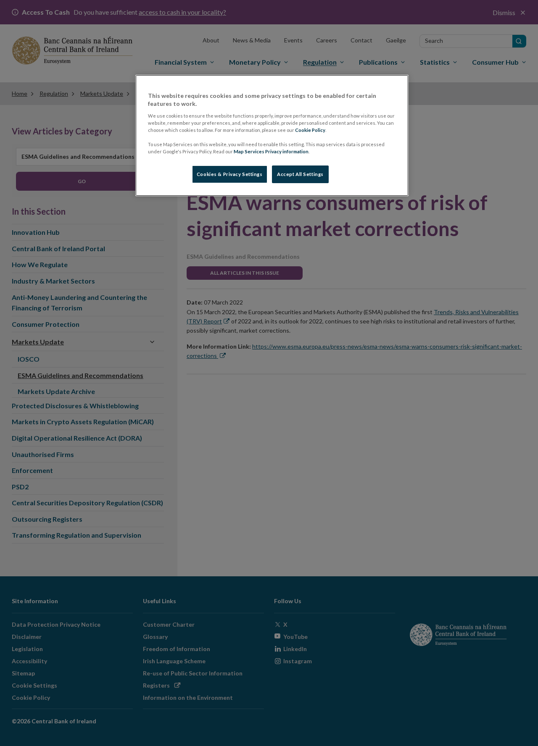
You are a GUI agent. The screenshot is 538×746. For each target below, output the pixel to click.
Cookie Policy (310, 130)
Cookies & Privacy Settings (230, 174)
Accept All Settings (300, 174)
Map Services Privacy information (271, 151)
